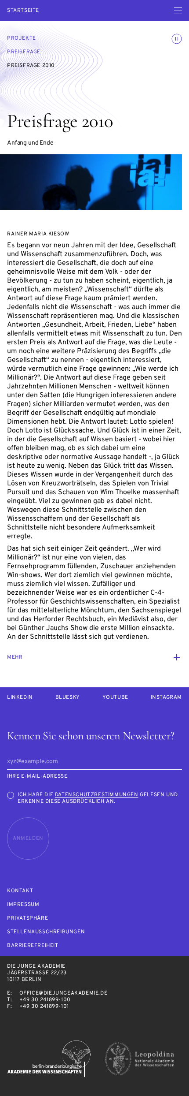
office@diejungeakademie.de (63, 993)
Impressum (23, 905)
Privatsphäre (27, 918)
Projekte (21, 38)
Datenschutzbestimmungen (96, 794)
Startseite (23, 10)
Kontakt (20, 891)
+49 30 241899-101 (44, 1006)
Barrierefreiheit (32, 946)
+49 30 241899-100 (45, 999)
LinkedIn (20, 697)
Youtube (115, 697)
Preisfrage (23, 52)
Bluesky (67, 697)
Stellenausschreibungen (46, 932)
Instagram (166, 697)
